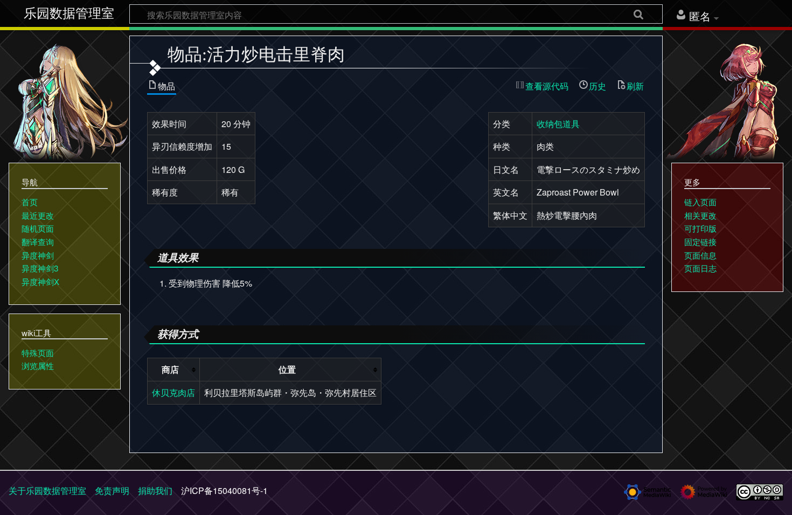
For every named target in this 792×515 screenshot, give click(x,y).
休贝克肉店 (173, 392)
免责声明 (112, 490)
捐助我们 (155, 490)
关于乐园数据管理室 (47, 490)
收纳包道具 (558, 123)
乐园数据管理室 (69, 13)
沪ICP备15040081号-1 (224, 490)
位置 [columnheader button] (287, 369)
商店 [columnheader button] (170, 369)
